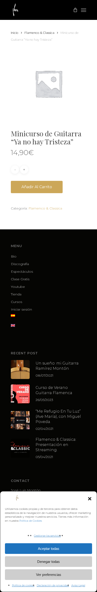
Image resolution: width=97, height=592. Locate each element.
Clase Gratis (20, 279)
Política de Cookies (30, 520)
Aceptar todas (48, 549)
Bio (13, 256)
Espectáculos (22, 271)
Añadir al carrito (36, 187)
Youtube (18, 287)
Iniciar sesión (21, 309)
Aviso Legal (78, 585)
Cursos (16, 302)
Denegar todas (48, 562)
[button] (89, 498)
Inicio (14, 33)
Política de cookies (23, 585)
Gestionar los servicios (47, 535)
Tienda (16, 294)
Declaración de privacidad (53, 585)
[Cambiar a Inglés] (48, 328)
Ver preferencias (48, 575)
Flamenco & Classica (39, 33)
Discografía (20, 264)
